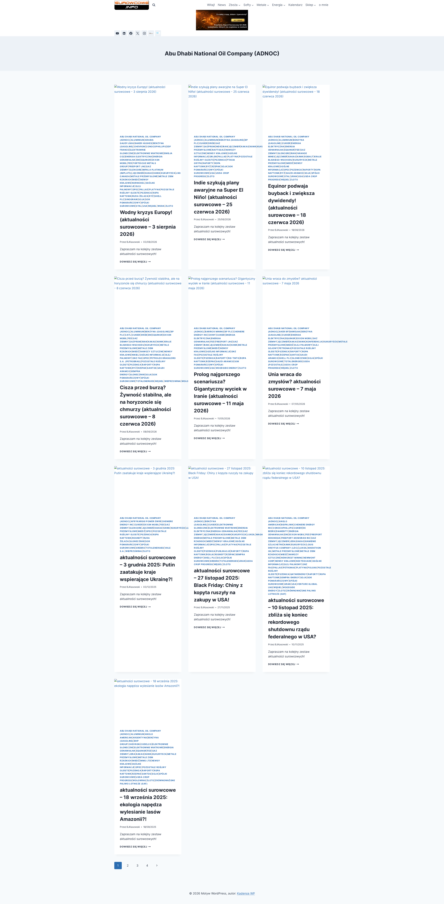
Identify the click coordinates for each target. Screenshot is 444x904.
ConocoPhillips (156, 146)
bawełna (295, 331)
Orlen (213, 156)
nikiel (135, 354)
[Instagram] (144, 33)
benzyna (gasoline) (231, 140)
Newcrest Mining (292, 557)
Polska (312, 567)
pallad (143, 189)
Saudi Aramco (295, 173)
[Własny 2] (158, 33)
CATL (128, 335)
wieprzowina (172, 381)
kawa (156, 173)
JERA (293, 541)
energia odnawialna (224, 531)
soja (141, 199)
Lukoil (251, 534)
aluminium (137, 140)
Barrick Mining (214, 331)
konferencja (314, 341)
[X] (137, 33)
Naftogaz (218, 150)
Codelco (145, 744)
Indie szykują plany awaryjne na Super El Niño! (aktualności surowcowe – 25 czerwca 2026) (218, 197)
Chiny (212, 335)
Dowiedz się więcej (135, 261)
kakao (149, 173)
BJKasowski (133, 242)
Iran (225, 146)
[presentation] (147, 107)
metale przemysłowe (144, 176)
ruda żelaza (140, 196)
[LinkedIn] (124, 33)
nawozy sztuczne (151, 351)
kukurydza (168, 173)
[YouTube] (117, 33)
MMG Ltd (145, 760)
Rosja (210, 554)
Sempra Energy (290, 577)
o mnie (323, 5)
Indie (219, 146)
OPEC (136, 189)
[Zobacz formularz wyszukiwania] (154, 5)
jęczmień (138, 173)
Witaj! (211, 5)
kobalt (308, 156)
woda (161, 206)
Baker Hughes (143, 143)
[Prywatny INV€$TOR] (151, 33)
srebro (140, 548)
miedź (135, 179)
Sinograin (131, 199)
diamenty (282, 531)
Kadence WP (246, 893)
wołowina (188, 381)
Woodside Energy (227, 368)
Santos (152, 368)
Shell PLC (285, 358)
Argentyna (140, 737)
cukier (203, 143)
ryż (151, 196)
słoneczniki (137, 374)
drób (211, 143)
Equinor (146, 160)
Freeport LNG (137, 166)
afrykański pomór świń (146, 521)
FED (130, 163)
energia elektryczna (138, 156)
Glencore (135, 169)
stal (139, 206)
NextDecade (303, 561)
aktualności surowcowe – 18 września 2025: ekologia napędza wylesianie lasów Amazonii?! (148, 804)
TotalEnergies (145, 381)
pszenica (146, 192)
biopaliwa (287, 524)
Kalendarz (295, 5)
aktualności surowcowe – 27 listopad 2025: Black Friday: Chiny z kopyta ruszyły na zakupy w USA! (222, 585)
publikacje (223, 551)
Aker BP (284, 331)
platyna (154, 189)
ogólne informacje (152, 354)
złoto (169, 206)
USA (145, 206)
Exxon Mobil (304, 338)
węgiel (152, 206)
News (222, 5)
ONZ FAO (137, 358)
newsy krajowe (217, 153)
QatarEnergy (298, 574)
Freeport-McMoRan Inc (296, 538)
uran (294, 176)
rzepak (216, 166)
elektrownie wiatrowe (148, 153)
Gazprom (209, 146)
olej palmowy (303, 345)
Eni (138, 160)
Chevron (139, 146)
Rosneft (137, 538)
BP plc (229, 331)
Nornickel (138, 183)
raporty (208, 163)
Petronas (285, 348)
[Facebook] (131, 33)
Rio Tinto (233, 358)
